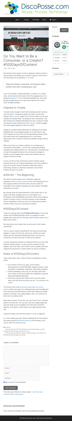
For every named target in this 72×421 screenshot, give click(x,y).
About (44, 20)
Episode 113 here (16, 98)
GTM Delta (35, 20)
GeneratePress (47, 418)
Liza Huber (30, 78)
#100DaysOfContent (31, 213)
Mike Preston (30, 123)
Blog (17, 20)
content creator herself (24, 181)
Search (54, 27)
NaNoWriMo (21, 184)
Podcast (26, 20)
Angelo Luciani (14, 116)
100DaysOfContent (23, 320)
